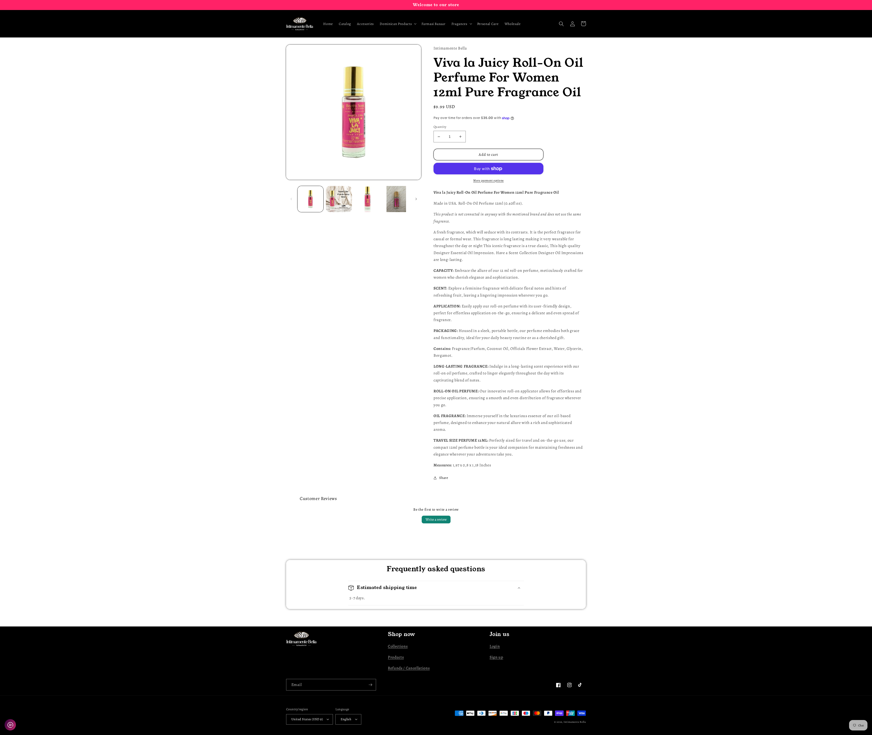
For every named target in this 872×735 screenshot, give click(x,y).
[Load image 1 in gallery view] (310, 199)
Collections (398, 646)
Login (495, 646)
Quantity (440, 126)
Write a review (436, 519)
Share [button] (443, 477)
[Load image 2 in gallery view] (339, 199)
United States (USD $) (307, 719)
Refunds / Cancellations (409, 668)
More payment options (488, 180)
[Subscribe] (370, 685)
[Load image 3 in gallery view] (367, 199)
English (346, 719)
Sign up (496, 657)
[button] (398, 24)
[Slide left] (291, 199)
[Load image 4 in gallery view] (396, 199)
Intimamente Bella (575, 722)
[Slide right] (416, 199)
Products (396, 657)
